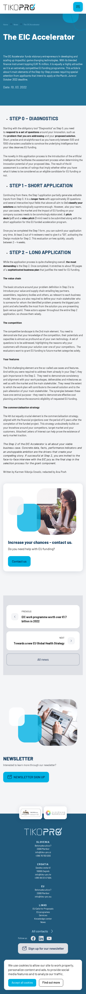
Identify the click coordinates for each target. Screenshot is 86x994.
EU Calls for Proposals (43, 908)
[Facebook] (33, 938)
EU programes (43, 912)
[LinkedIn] (41, 938)
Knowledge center (43, 918)
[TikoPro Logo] (19, 6)
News (43, 922)
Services (43, 915)
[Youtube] (49, 938)
